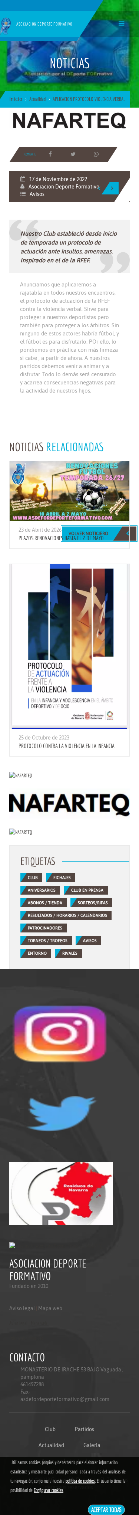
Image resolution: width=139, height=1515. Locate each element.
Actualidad (51, 1445)
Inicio (15, 99)
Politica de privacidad (26, 1338)
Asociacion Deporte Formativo (64, 187)
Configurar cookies (48, 1490)
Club (50, 1429)
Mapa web (50, 1308)
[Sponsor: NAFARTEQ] (69, 119)
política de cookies (80, 1481)
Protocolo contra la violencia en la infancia (67, 745)
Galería (91, 1445)
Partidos (84, 1429)
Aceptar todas (106, 1509)
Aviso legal (22, 1308)
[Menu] (121, 23)
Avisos (37, 194)
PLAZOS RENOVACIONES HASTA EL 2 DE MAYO (61, 538)
